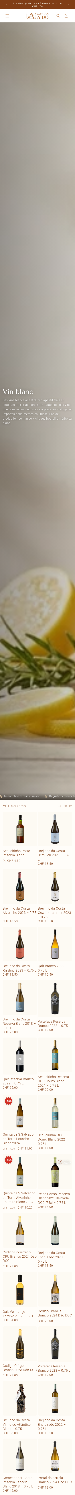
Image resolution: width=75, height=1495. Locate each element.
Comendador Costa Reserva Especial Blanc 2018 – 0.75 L (18, 1482)
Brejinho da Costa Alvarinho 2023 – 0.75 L (19, 912)
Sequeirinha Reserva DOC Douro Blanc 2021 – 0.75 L (53, 1081)
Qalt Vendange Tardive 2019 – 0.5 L (18, 1314)
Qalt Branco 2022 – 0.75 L (53, 968)
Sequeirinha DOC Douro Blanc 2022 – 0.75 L (53, 1139)
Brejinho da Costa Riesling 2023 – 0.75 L (20, 968)
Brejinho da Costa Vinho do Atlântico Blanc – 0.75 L (17, 1424)
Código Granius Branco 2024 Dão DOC (55, 1313)
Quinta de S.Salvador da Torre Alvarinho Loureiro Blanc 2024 (19, 1197)
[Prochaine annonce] (68, 5)
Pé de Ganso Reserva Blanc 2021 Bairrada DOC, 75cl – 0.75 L (54, 1198)
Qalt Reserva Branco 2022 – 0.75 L (18, 1081)
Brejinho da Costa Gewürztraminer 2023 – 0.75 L (54, 912)
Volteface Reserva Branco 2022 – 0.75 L (54, 1024)
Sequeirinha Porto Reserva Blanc (16, 853)
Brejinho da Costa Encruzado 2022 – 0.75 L (52, 1424)
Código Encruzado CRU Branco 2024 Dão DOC (20, 1256)
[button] (7, 16)
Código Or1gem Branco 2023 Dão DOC (20, 1368)
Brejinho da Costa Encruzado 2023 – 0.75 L (52, 1257)
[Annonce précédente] (7, 5)
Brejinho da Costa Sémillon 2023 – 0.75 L (54, 855)
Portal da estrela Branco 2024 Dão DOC (55, 1480)
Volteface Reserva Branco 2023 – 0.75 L (54, 1368)
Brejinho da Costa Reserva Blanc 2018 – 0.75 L (19, 1023)
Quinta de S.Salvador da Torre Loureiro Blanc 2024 (19, 1138)
